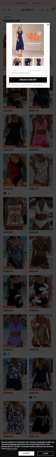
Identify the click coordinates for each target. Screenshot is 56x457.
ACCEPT (26, 453)
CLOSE (45, 453)
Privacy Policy (12, 449)
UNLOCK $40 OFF (28, 80)
